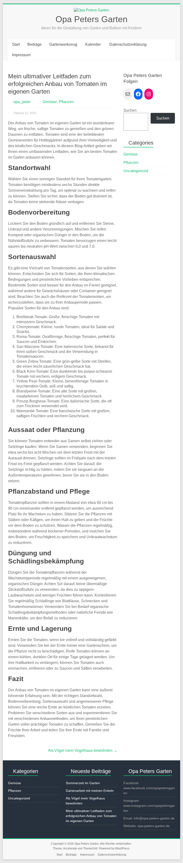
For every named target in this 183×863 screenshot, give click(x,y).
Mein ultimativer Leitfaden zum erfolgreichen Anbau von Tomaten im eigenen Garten (91, 816)
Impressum (21, 55)
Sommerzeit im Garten (83, 783)
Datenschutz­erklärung (128, 44)
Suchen (130, 110)
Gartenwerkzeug (63, 44)
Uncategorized (135, 171)
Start (16, 44)
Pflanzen (66, 102)
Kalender (93, 44)
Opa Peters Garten (91, 19)
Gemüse (50, 102)
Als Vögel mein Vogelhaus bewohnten (82, 750)
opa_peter (21, 102)
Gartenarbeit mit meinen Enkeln (90, 791)
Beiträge (34, 44)
